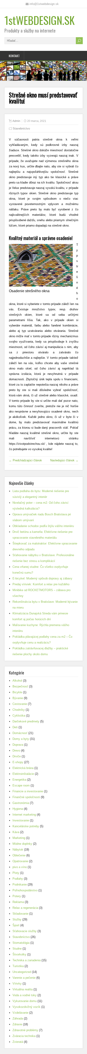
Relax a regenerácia (25, 907)
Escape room (21, 785)
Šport (15, 925)
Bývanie (17, 698)
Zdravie (17, 1024)
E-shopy (17, 762)
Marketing (18, 838)
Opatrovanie (20, 861)
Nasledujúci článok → (64, 460)
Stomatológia (20, 942)
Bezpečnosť (20, 686)
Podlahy (17, 878)
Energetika (19, 779)
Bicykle (17, 692)
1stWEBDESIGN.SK (39, 20)
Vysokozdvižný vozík (26, 1007)
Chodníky (18, 709)
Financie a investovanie (27, 791)
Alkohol (17, 680)
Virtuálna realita (22, 989)
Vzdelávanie (20, 1012)
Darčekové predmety (25, 721)
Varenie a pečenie (23, 977)
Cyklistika (18, 715)
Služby (16, 919)
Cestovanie (19, 704)
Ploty (15, 873)
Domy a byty (20, 739)
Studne (17, 948)
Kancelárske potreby (25, 826)
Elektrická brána (22, 768)
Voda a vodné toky (24, 995)
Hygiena (17, 808)
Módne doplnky (22, 843)
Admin (16, 121)
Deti (15, 727)
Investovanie (20, 820)
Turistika (18, 966)
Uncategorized (21, 972)
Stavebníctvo (21, 128)
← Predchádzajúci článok (25, 460)
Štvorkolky (19, 954)
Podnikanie (19, 884)
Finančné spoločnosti (26, 797)
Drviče (16, 756)
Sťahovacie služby (24, 931)
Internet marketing (24, 814)
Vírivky (17, 983)
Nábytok (17, 849)
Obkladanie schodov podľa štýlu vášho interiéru (43, 526)
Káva (15, 832)
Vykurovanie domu (24, 1001)
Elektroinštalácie (23, 773)
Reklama (18, 902)
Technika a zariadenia (26, 960)
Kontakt (14, 55)
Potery (16, 896)
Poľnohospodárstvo (24, 890)
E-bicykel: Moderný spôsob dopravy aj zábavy (42, 578)
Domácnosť (19, 733)
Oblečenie (18, 855)
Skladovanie (20, 913)
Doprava (17, 744)
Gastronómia (20, 803)
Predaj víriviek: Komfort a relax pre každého (40, 584)
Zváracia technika (23, 1036)
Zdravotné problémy (25, 1030)
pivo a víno (19, 867)
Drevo (16, 750)
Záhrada (17, 1018)
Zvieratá (17, 1041)
